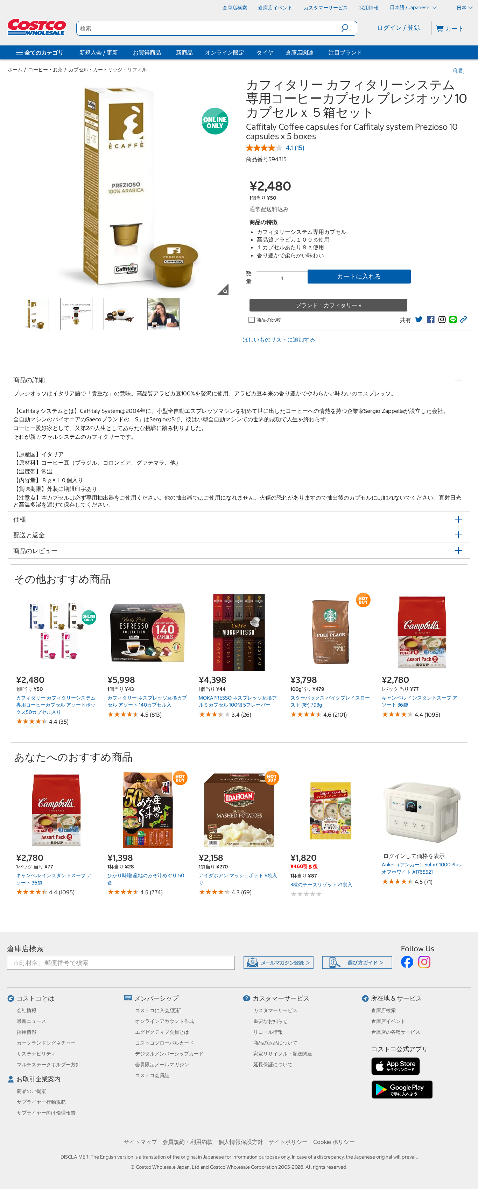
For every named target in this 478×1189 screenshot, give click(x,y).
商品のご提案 (31, 1091)
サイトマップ (140, 1141)
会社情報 (26, 1010)
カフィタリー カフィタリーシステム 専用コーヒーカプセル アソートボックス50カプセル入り (56, 705)
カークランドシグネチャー (46, 1043)
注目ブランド (345, 52)
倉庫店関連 (300, 52)
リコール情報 (268, 1032)
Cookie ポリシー (334, 1141)
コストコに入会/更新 (158, 1010)
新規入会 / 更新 (98, 52)
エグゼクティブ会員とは (162, 1032)
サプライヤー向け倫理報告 (46, 1113)
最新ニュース (31, 1021)
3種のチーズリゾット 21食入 (321, 884)
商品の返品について (275, 1043)
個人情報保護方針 (240, 1141)
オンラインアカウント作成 (164, 1021)
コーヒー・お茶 (45, 69)
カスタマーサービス (281, 998)
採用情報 (26, 1032)
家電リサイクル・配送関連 (282, 1054)
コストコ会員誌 (152, 1075)
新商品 (184, 52)
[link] (419, 319)
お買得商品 (147, 52)
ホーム (15, 69)
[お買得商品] (162, 52)
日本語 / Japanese (410, 7)
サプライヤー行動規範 (41, 1102)
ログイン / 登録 (398, 27)
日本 (461, 8)
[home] (37, 27)
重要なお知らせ (270, 1021)
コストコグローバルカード (164, 1043)
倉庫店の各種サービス (395, 1032)
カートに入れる (359, 276)
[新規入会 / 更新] (119, 52)
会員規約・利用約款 (187, 1141)
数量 (249, 277)
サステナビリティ (36, 1054)
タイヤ (264, 52)
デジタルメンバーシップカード (169, 1054)
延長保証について (273, 1064)
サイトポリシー (288, 1141)
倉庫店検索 (25, 948)
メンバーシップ (156, 998)
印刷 (458, 70)
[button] (349, 28)
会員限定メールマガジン (162, 1064)
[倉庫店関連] (315, 52)
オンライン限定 (224, 52)
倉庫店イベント (388, 1021)
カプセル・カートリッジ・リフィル (108, 69)
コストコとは (35, 998)
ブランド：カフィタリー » (328, 305)
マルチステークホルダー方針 (48, 1064)
